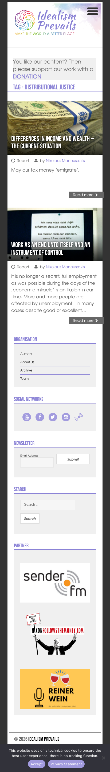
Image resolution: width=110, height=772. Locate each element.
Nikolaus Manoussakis (65, 160)
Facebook (40, 417)
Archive (26, 370)
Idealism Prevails (43, 739)
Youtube (26, 417)
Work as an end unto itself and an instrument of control (50, 248)
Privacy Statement (66, 764)
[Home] (45, 22)
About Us (27, 362)
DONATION (27, 76)
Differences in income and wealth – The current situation (52, 142)
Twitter (53, 417)
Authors (26, 353)
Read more (83, 194)
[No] (103, 758)
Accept (37, 764)
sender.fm (78, 417)
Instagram (66, 417)
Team (24, 378)
